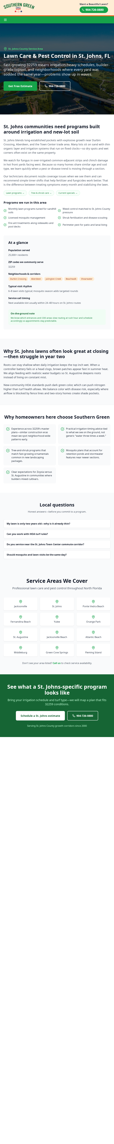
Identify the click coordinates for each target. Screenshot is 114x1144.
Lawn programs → (15, 193)
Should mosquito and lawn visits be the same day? (37, 554)
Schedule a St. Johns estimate (40, 716)
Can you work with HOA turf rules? (27, 534)
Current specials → (67, 193)
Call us (57, 663)
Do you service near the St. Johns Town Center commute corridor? (45, 544)
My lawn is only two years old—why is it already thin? (38, 523)
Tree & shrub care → (41, 193)
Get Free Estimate (20, 86)
